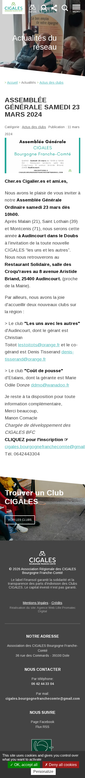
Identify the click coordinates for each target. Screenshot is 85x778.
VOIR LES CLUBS (20, 519)
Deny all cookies (62, 765)
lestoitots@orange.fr (39, 344)
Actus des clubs (34, 127)
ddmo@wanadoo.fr (50, 385)
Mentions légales (35, 603)
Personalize (43, 772)
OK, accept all (25, 765)
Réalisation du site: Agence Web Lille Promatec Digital (43, 609)
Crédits (56, 603)
